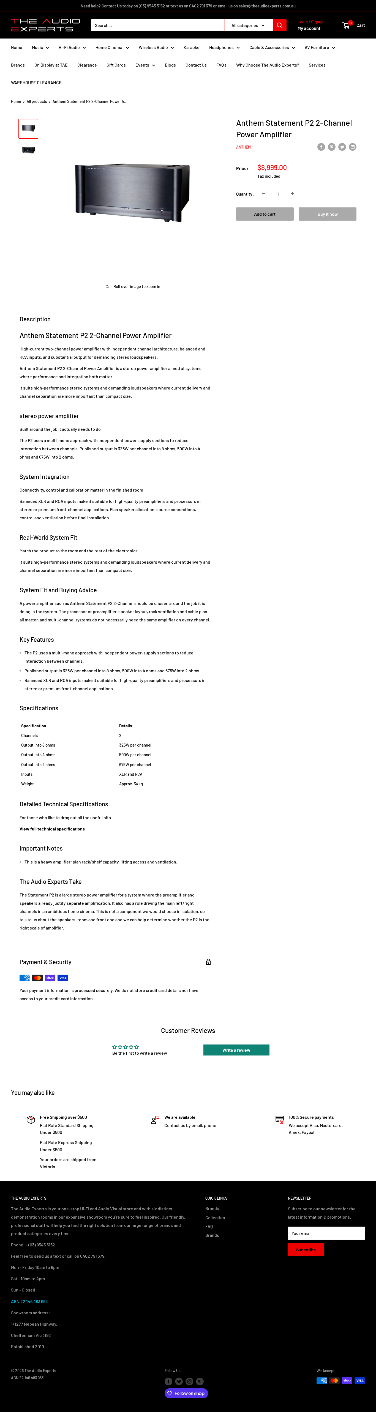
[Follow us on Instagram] (189, 1381)
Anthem (243, 147)
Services (317, 64)
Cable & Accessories (269, 47)
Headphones (221, 47)
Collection (215, 1217)
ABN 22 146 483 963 (29, 1301)
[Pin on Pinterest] (332, 146)
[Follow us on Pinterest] (200, 1381)
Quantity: (245, 193)
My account (309, 28)
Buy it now (328, 213)
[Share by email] (352, 146)
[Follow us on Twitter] (179, 1381)
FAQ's (221, 64)
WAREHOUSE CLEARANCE (36, 82)
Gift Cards (116, 64)
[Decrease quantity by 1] (263, 193)
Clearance (87, 64)
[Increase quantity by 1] (292, 193)
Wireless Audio (153, 47)
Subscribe (306, 1249)
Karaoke (192, 47)
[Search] (280, 25)
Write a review (236, 1049)
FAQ (209, 1226)
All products (37, 101)
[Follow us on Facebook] (168, 1381)
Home (16, 47)
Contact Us (196, 64)
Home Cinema (109, 47)
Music (37, 47)
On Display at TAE (51, 64)
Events (142, 64)
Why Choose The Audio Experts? (267, 64)
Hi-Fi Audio (69, 47)
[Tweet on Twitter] (342, 146)
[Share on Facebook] (321, 146)
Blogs (170, 64)
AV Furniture (317, 47)
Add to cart (265, 213)
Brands (18, 64)
